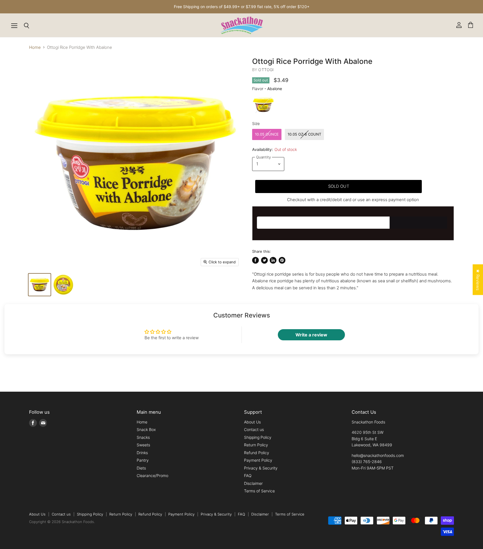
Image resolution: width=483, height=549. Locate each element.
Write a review (311, 335)
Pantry (143, 460)
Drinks (142, 452)
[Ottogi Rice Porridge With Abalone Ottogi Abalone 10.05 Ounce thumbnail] (40, 285)
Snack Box (146, 429)
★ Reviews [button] (477, 280)
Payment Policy (258, 460)
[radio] (263, 105)
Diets (141, 468)
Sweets (143, 444)
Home (35, 47)
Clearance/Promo (152, 475)
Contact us (254, 429)
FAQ (248, 475)
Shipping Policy (257, 437)
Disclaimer (253, 483)
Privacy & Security (261, 468)
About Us (252, 422)
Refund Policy (256, 452)
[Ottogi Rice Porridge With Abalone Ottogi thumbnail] (63, 285)
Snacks (143, 437)
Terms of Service (259, 490)
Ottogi (266, 69)
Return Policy (256, 444)
